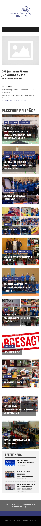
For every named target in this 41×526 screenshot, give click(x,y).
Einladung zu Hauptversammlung (25, 462)
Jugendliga (13, 122)
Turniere (17, 278)
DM (6, 122)
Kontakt (16, 505)
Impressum (17, 507)
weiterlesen (20, 139)
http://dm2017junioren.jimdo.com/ (14, 100)
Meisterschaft (24, 122)
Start (6, 505)
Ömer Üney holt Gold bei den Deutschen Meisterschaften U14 (26, 487)
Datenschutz (29, 505)
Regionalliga (9, 346)
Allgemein (8, 153)
